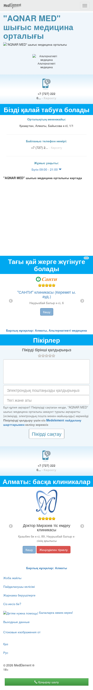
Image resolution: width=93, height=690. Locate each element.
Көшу (46, 312)
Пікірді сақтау (46, 433)
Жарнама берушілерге (19, 595)
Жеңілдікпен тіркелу (53, 549)
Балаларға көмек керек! (55, 612)
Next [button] (82, 301)
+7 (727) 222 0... (46, 95)
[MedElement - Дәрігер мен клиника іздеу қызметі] (12, 5)
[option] (47, 301)
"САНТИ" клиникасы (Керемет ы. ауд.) (46, 294)
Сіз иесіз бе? (12, 604)
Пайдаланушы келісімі (19, 586)
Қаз (5, 644)
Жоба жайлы (12, 578)
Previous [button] (11, 301)
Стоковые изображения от (21, 632)
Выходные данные (16, 622)
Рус (5, 652)
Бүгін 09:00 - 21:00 (45, 169)
